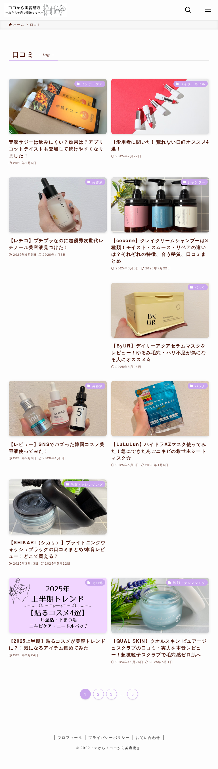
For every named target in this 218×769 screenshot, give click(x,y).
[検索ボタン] (188, 10)
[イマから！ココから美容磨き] (35, 10)
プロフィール (70, 737)
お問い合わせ (148, 737)
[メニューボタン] (208, 10)
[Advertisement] (58, 322)
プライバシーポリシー (109, 737)
